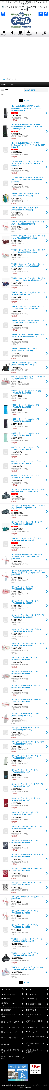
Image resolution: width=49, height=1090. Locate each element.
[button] (3, 14)
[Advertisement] (24, 56)
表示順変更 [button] (31, 90)
